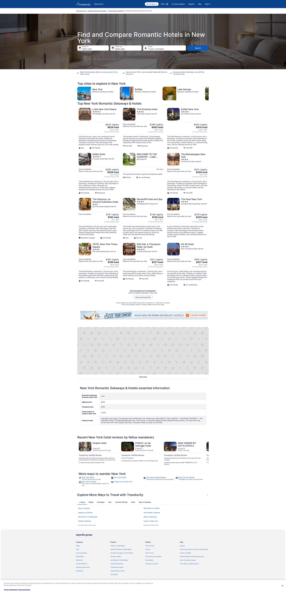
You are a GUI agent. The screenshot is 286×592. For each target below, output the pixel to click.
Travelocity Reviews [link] (117, 563)
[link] (94, 478)
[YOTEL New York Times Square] (98, 264)
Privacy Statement (11, 590)
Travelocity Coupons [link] (117, 567)
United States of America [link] (116, 11)
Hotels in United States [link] (118, 546)
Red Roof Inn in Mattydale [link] (87, 517)
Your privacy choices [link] (151, 563)
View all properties (143, 297)
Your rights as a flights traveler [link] (189, 563)
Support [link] (182, 546)
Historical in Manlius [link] (85, 512)
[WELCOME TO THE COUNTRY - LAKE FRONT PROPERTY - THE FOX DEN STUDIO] (143, 173)
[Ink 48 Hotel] (187, 264)
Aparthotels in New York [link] (87, 525)
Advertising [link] (79, 571)
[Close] (282, 585)
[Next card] (208, 93)
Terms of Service (24, 590)
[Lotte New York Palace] (98, 128)
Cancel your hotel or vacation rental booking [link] (194, 549)
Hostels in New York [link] (151, 525)
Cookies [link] (147, 549)
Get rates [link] (159, 169)
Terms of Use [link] (149, 553)
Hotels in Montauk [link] (84, 521)
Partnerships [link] (80, 556)
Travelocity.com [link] (81, 11)
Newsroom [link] (79, 560)
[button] (143, 495)
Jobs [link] (77, 549)
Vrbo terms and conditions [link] (153, 556)
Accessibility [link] (149, 560)
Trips (200, 4)
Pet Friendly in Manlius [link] (152, 512)
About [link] (78, 546)
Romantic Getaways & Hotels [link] (97, 11)
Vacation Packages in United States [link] (122, 553)
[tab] (82, 502)
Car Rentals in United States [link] (119, 560)
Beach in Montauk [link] (150, 517)
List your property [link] (81, 553)
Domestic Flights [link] (116, 556)
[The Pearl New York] (187, 218)
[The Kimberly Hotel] (143, 128)
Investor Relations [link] (81, 563)
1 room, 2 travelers (156, 49)
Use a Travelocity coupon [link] (188, 560)
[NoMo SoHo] (98, 173)
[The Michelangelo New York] (187, 173)
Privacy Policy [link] (149, 546)
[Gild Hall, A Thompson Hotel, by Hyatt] (143, 264)
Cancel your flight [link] (185, 553)
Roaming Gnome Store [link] (83, 567)
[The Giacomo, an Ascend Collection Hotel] (98, 218)
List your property (178, 4)
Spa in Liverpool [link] (84, 508)
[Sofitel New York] (187, 128)
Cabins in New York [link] (151, 521)
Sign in (207, 4)
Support (191, 4)
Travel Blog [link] (114, 574)
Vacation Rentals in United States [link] (121, 549)
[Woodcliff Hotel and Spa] (143, 218)
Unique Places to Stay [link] (117, 571)
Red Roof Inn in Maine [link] (152, 508)
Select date (87, 49)
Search (198, 48)
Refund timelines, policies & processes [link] (192, 556)
